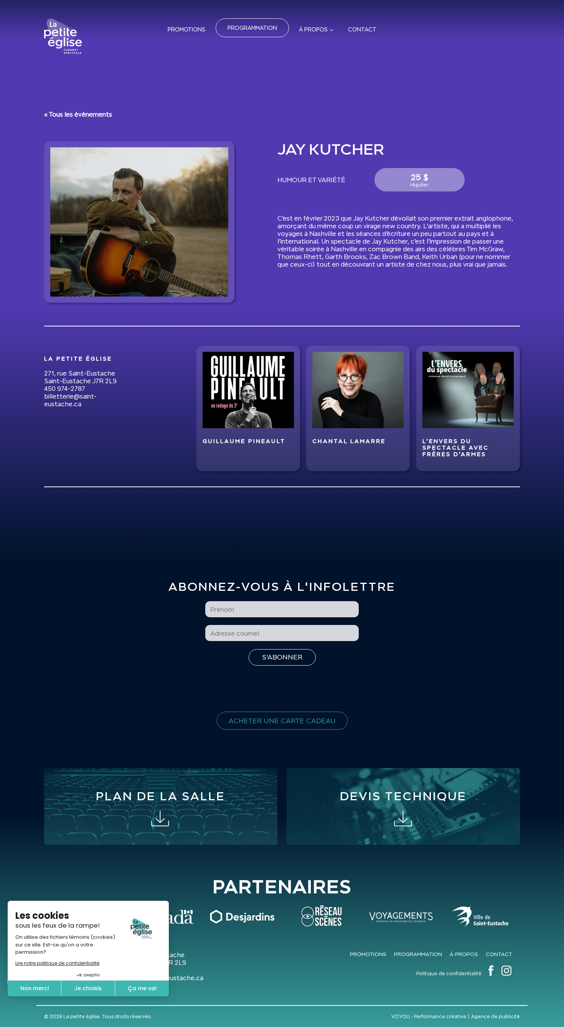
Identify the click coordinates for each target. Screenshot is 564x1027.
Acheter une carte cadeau (282, 721)
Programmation (252, 28)
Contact (362, 29)
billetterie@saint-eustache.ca (70, 400)
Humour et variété (311, 180)
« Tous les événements (78, 114)
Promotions (186, 29)
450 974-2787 (64, 388)
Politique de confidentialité (449, 973)
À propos (313, 29)
